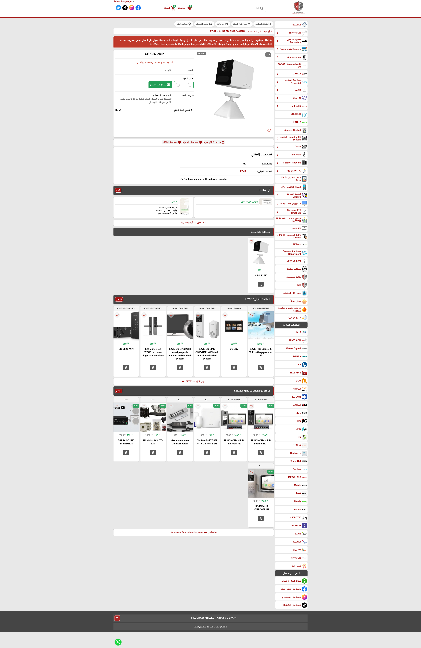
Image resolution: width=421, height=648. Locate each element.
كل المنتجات (254, 31)
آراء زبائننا (222, 24)
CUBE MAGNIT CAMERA (232, 31)
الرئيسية (267, 31)
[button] (184, 8)
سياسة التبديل (192, 142)
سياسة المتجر (183, 24)
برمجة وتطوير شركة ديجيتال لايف (210, 626)
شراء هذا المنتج (160, 85)
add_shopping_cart (260, 284)
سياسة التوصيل (214, 142)
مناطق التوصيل (204, 24)
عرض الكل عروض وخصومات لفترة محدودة (193, 532)
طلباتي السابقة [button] (263, 24)
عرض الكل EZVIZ (193, 381)
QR (118, 110)
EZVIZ (243, 171)
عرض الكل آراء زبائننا (193, 223)
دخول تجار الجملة (242, 24)
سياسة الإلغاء (172, 142)
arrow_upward (117, 618)
